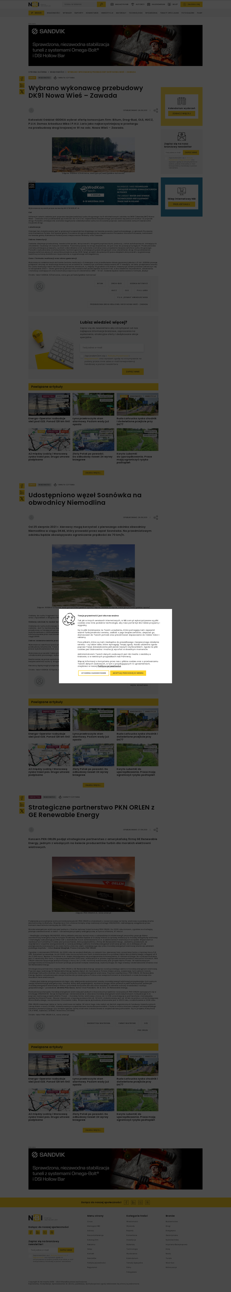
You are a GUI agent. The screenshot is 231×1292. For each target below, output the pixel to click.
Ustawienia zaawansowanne (93, 673)
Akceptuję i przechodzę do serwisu (128, 673)
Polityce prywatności (109, 666)
